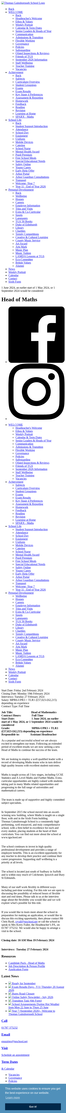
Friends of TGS (24, 56)
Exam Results (23, 91)
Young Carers (23, 167)
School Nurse (23, 148)
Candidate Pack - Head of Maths (26, 962)
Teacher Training (24, 65)
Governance (22, 43)
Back (11, 8)
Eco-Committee (24, 259)
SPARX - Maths (24, 116)
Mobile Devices (24, 142)
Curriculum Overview (27, 81)
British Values (23, 262)
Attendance (21, 129)
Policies (19, 46)
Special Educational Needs (30, 161)
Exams (19, 88)
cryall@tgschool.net (26, 921)
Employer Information (27, 205)
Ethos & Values (24, 21)
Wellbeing (21, 196)
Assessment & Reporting (29, 97)
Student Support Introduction (31, 126)
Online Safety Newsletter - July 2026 (32, 997)
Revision (20, 110)
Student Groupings (25, 85)
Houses (19, 199)
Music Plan (21, 249)
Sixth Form (14, 281)
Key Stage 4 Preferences (29, 94)
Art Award (21, 243)
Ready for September (23, 983)
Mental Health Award (27, 151)
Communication (24, 34)
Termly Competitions (27, 234)
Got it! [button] (33, 1106)
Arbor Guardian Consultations (32, 176)
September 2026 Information (31, 59)
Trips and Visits (24, 208)
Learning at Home (25, 113)
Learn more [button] (13, 1097)
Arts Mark (21, 246)
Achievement (15, 72)
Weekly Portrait (24, 24)
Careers (19, 202)
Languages (21, 218)
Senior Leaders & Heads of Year (33, 31)
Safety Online (23, 164)
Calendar (13, 275)
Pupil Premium (23, 154)
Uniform (20, 138)
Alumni (19, 265)
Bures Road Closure (22, 993)
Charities (20, 230)
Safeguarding (22, 50)
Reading (20, 107)
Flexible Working (25, 40)
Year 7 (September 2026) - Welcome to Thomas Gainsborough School (31, 1012)
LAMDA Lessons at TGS (29, 256)
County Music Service (27, 240)
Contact (12, 278)
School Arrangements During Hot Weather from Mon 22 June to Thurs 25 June (33, 1006)
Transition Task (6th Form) (26, 1000)
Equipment (21, 135)
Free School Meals (25, 157)
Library (19, 227)
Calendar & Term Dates (28, 27)
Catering (20, 145)
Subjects (20, 78)
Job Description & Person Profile (26, 966)
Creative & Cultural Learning (31, 237)
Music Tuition (23, 253)
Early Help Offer (24, 170)
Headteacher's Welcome (28, 18)
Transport (20, 180)
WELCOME (15, 12)
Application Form (18, 969)
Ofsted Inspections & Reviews (32, 53)
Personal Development (21, 189)
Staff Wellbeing (24, 62)
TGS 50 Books (23, 221)
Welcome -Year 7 (25, 183)
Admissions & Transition (29, 37)
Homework (21, 100)
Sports (19, 215)
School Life (14, 119)
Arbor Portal (22, 173)
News (11, 268)
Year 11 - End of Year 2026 (30, 186)
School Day (22, 132)
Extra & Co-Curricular (27, 211)
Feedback (20, 104)
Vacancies (21, 69)
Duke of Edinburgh (26, 224)
